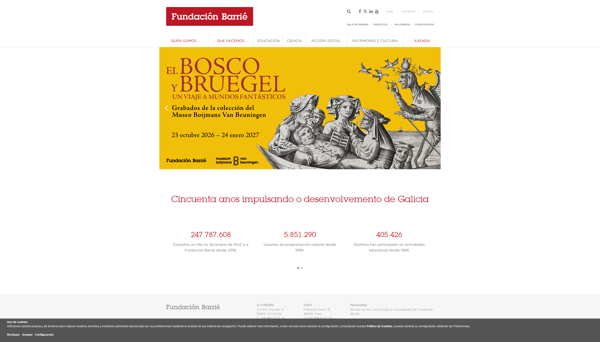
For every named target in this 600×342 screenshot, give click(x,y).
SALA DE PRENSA (357, 24)
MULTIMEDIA (402, 24)
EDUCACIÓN (268, 41)
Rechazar (13, 334)
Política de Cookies (379, 326)
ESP (425, 12)
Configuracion (44, 334)
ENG (431, 12)
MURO (390, 12)
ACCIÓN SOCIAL (326, 41)
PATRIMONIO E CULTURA (375, 41)
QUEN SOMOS (184, 41)
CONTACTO (408, 12)
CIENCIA (294, 41)
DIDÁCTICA (380, 24)
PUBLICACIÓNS (424, 24)
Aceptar (27, 334)
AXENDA (422, 41)
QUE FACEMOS (230, 41)
